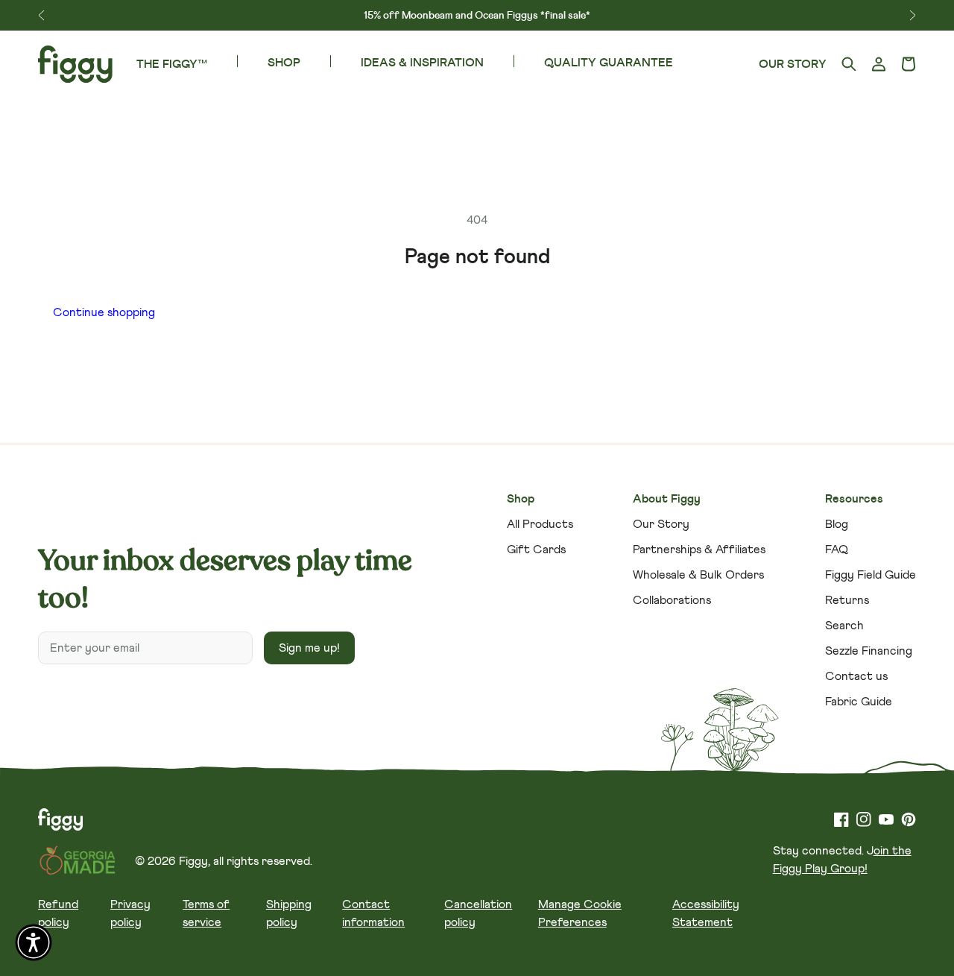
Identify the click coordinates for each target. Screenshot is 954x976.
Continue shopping (104, 312)
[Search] (848, 64)
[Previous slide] (41, 15)
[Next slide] (912, 15)
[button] (908, 64)
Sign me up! (309, 648)
